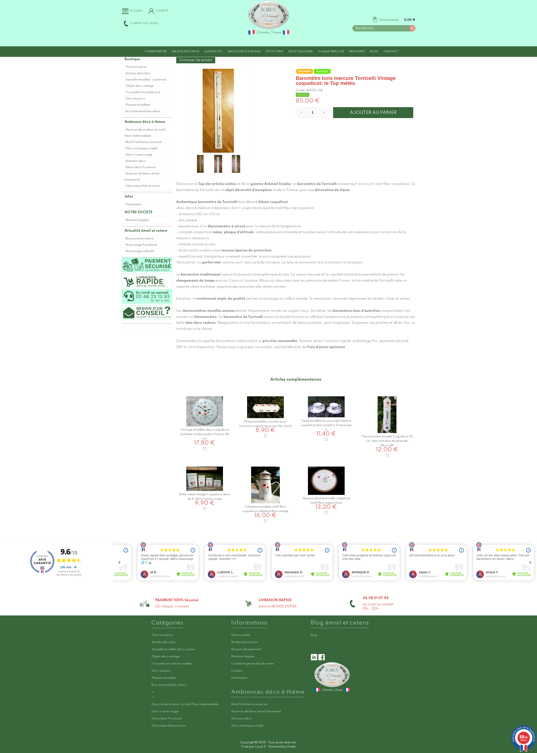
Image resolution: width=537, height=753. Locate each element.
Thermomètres (136, 67)
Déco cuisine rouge (138, 154)
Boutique (132, 59)
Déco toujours (300, 51)
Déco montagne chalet (141, 148)
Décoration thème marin (142, 186)
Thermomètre (155, 51)
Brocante (357, 51)
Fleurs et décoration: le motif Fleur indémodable (144, 132)
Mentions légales (137, 220)
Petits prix (274, 51)
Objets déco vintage (244, 51)
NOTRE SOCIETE (138, 212)
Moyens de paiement (246, 649)
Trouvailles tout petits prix (142, 92)
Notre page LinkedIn (140, 251)
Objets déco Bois (185, 51)
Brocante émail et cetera (142, 111)
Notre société (240, 635)
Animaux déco (135, 161)
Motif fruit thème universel (143, 142)
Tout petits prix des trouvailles (171, 663)
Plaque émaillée (331, 51)
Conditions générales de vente (252, 663)
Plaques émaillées (138, 104)
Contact (390, 51)
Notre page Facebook (141, 244)
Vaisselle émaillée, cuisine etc (146, 79)
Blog (374, 51)
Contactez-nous (144, 23)
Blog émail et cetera (139, 238)
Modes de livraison (244, 642)
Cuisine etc (213, 51)
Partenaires (133, 204)
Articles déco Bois (137, 73)
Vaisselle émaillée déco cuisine (172, 649)
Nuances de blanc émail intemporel (141, 176)
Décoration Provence (140, 167)
